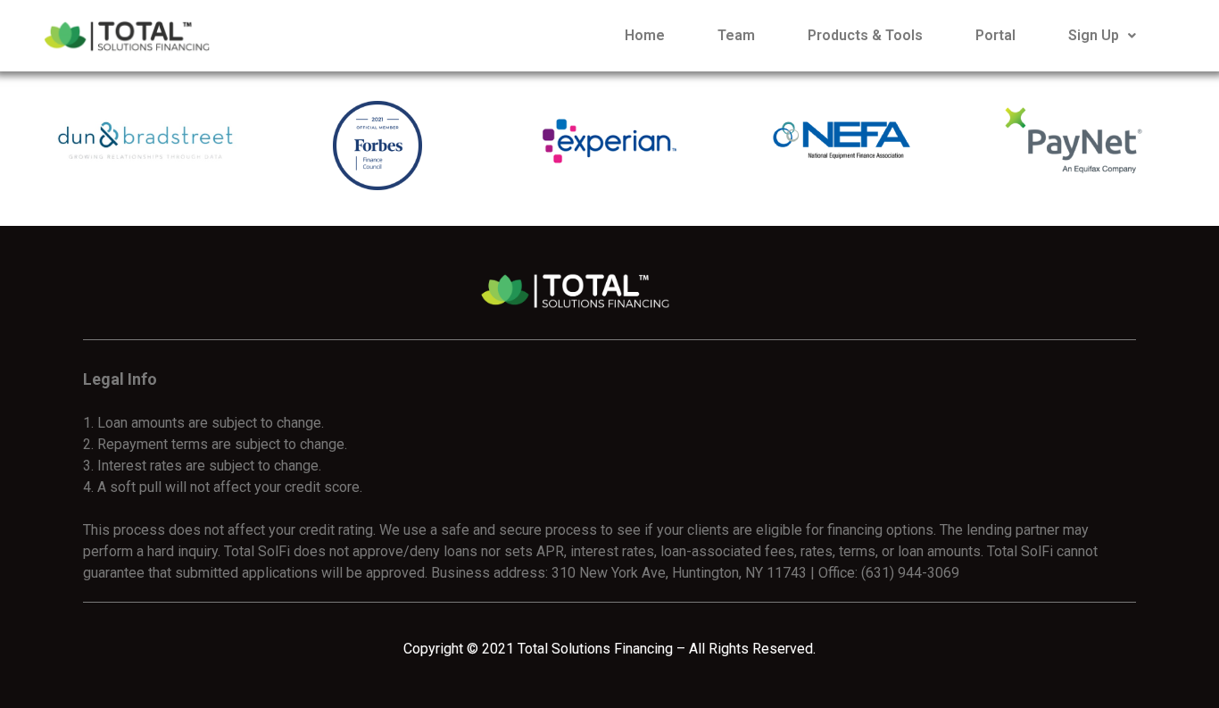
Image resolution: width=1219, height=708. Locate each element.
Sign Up (1093, 35)
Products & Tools (865, 35)
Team (736, 35)
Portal (995, 35)
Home (645, 35)
